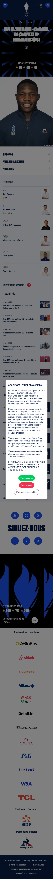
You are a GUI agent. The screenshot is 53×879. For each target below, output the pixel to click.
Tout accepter (26, 478)
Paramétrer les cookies (26, 492)
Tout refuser (26, 485)
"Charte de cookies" (17, 456)
